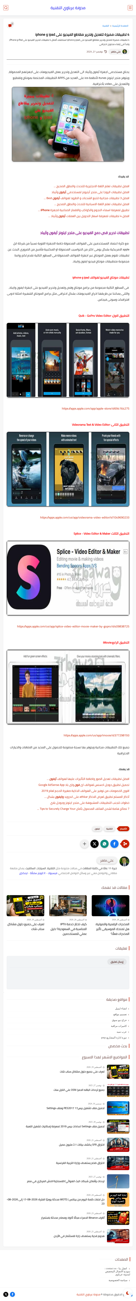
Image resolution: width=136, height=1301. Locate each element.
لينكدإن (23, 873)
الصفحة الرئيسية (120, 26)
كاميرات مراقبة (119, 1026)
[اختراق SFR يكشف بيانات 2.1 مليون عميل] (118, 1145)
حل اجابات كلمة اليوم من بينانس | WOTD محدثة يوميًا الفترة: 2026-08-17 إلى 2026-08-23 (55, 1201)
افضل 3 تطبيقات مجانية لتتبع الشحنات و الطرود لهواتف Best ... (86, 198)
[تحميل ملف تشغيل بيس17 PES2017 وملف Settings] (118, 1108)
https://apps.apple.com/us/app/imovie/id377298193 (96, 735)
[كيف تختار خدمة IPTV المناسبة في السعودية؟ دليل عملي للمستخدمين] (68, 905)
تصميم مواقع (120, 1014)
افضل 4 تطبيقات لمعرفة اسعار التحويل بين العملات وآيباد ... (88, 216)
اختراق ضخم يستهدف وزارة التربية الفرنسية (80, 1163)
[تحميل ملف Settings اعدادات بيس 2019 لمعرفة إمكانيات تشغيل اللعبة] (118, 1126)
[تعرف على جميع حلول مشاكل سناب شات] (25, 905)
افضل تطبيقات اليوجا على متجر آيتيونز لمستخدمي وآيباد (90, 192)
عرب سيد (122, 1031)
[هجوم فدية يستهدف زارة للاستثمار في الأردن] (118, 1236)
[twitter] (5, 1294)
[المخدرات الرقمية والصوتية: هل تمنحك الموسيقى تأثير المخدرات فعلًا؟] (110, 905)
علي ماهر (116, 51)
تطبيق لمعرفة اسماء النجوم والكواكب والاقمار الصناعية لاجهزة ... (83, 210)
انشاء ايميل (121, 1008)
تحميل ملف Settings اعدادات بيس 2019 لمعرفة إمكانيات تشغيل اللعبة (65, 1126)
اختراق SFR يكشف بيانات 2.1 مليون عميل (81, 1145)
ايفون (97, 829)
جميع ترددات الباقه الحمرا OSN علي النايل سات (79, 1090)
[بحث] (5, 7)
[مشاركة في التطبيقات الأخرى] (84, 844)
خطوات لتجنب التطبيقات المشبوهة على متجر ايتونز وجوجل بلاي (89, 802)
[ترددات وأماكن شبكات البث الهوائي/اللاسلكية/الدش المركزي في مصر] (118, 1181)
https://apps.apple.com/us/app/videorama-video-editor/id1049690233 (84, 517)
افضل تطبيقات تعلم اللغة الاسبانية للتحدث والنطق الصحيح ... (91, 204)
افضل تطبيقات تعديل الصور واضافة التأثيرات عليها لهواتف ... (88, 779)
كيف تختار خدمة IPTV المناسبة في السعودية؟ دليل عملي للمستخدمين (69, 929)
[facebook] (12, 1294)
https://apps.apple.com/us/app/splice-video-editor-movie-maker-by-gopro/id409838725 (73, 626)
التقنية (105, 26)
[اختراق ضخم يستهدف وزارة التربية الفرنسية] (118, 1163)
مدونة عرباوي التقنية (68, 7)
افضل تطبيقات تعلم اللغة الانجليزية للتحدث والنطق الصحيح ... (91, 186)
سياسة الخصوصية (118, 1280)
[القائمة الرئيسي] (130, 7)
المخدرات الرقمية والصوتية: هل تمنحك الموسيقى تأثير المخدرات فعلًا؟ (112, 929)
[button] (114, 844)
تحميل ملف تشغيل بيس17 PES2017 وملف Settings (75, 1108)
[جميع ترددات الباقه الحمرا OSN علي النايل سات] (118, 1090)
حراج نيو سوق (119, 1020)
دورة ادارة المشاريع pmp (114, 1037)
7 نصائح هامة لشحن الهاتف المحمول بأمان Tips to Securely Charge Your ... (83, 808)
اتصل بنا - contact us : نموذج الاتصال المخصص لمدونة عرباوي (117, 1271)
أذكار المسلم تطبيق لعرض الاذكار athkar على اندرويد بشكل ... (86, 796)
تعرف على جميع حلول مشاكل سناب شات (25, 926)
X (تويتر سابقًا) (37, 873)
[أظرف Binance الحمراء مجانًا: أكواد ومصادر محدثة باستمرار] (118, 1218)
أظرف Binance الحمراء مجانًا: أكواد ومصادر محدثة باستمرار (72, 1218)
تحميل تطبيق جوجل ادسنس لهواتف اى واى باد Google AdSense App (83, 785)
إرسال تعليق (117, 961)
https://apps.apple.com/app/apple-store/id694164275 (95, 408)
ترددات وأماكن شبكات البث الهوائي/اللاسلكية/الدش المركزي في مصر (65, 1181)
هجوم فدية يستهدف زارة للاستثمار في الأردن (79, 1236)
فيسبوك (52, 873)
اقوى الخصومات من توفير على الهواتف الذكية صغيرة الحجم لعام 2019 (85, 790)
